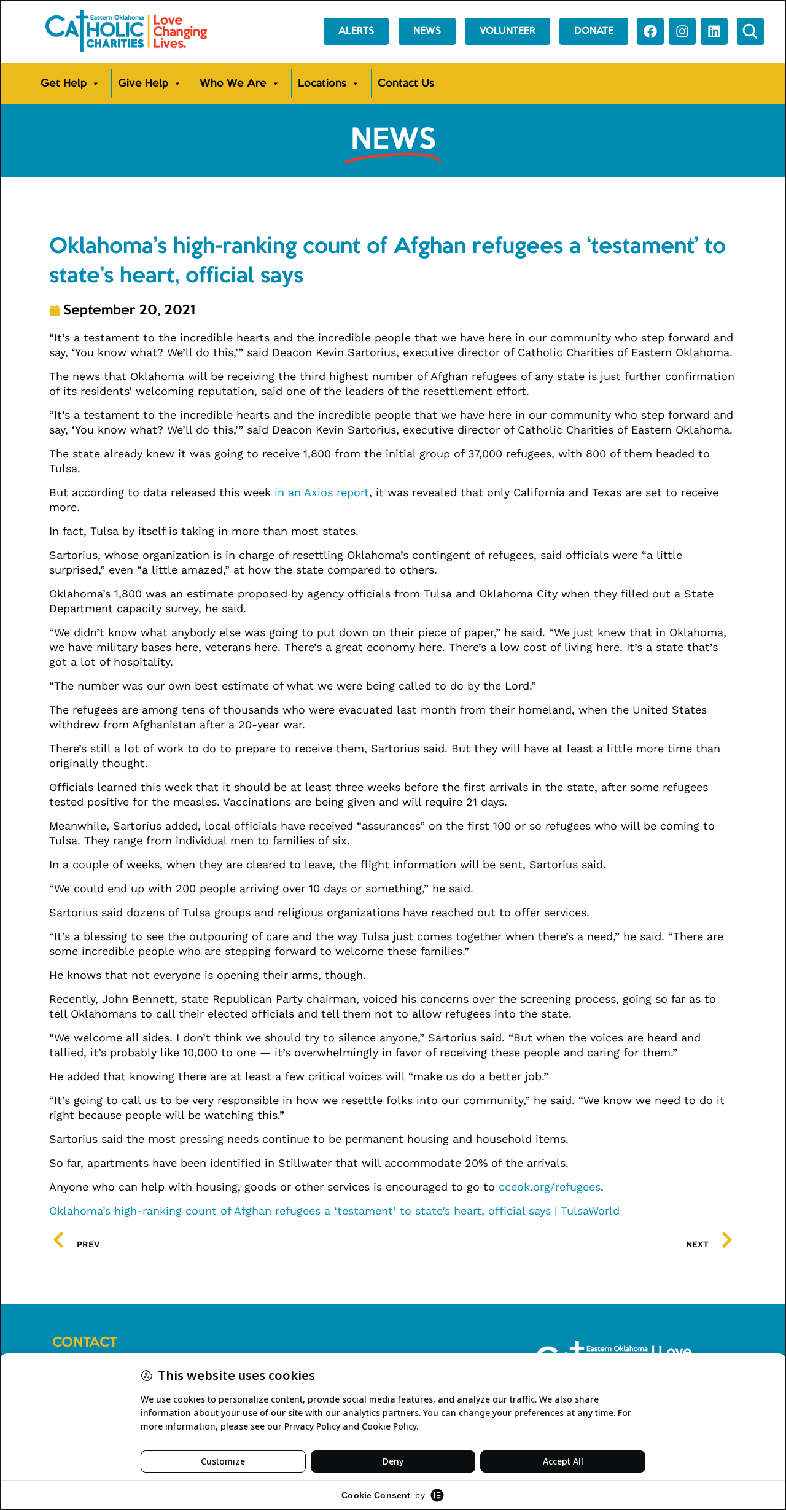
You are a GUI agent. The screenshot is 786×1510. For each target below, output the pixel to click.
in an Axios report (321, 492)
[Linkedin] (714, 31)
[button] (750, 31)
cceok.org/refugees (550, 1186)
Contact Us (406, 83)
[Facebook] (650, 31)
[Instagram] (682, 31)
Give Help (143, 83)
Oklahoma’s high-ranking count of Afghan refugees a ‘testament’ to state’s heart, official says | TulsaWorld (334, 1210)
